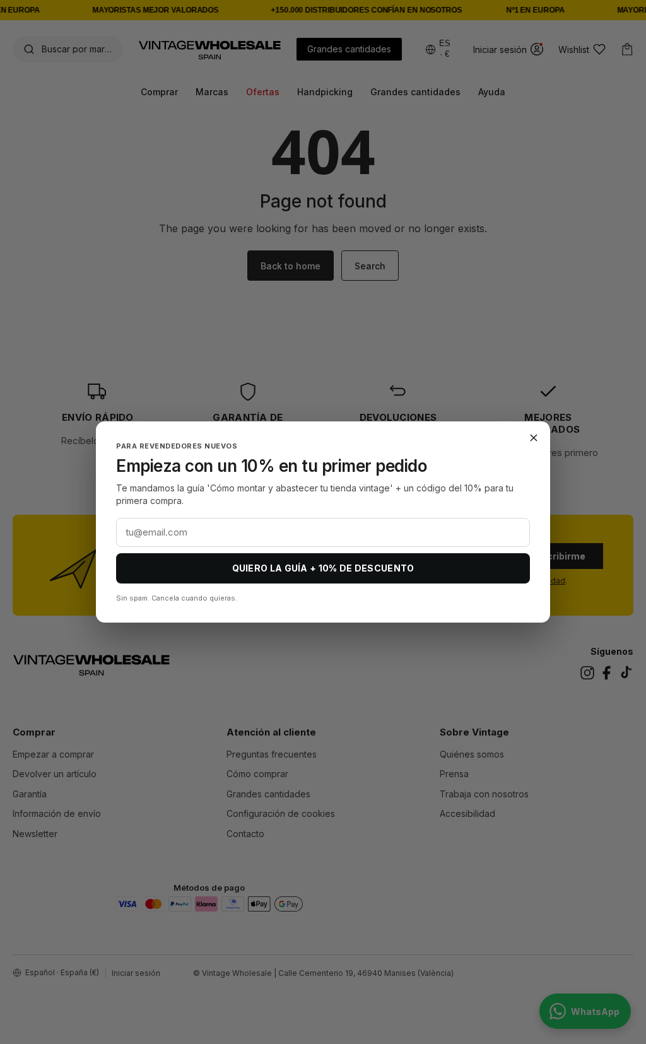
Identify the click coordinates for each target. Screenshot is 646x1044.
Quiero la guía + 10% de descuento (323, 568)
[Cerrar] (534, 438)
